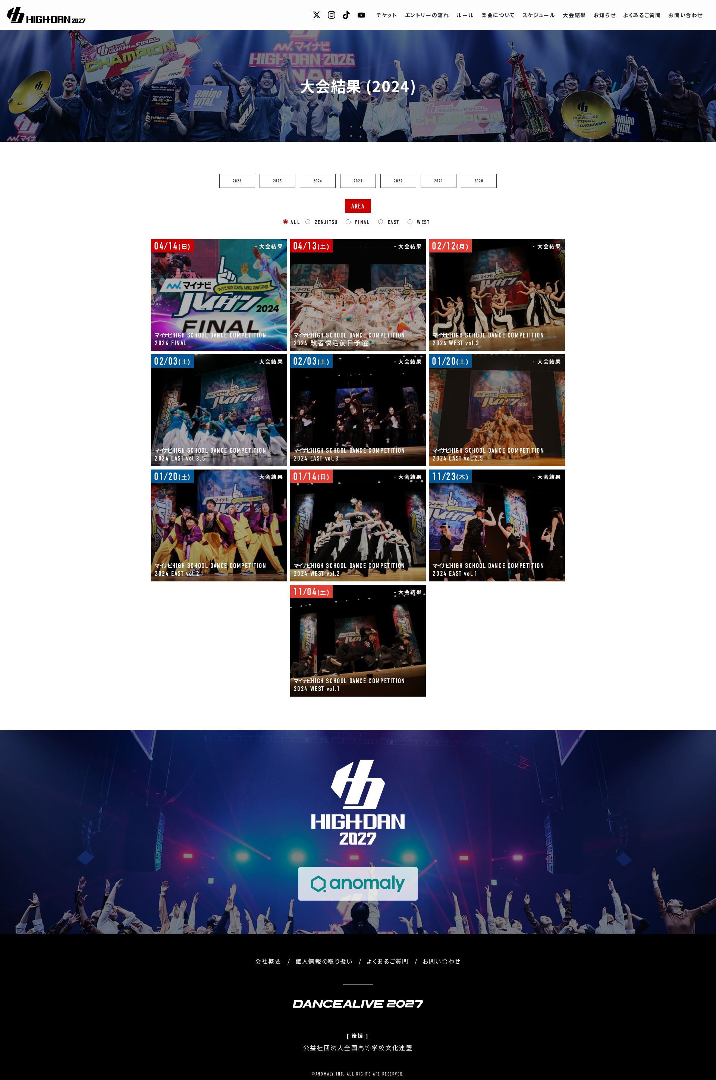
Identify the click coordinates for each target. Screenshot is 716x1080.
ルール (465, 15)
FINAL (361, 222)
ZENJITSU (325, 222)
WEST (422, 222)
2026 (237, 180)
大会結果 (574, 15)
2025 (277, 180)
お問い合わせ (685, 15)
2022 (398, 180)
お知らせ (605, 15)
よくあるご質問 (642, 15)
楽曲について (498, 15)
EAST (392, 222)
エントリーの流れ (427, 15)
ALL (295, 222)
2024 (318, 180)
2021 (438, 180)
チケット (386, 15)
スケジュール (539, 15)
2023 (358, 180)
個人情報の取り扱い (323, 961)
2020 (479, 180)
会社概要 (268, 961)
